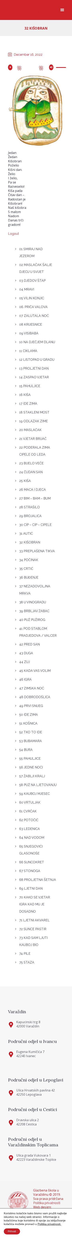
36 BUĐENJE (28, 577)
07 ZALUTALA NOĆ (34, 316)
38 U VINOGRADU (32, 602)
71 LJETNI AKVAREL (34, 920)
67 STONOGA (29, 871)
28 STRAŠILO (29, 507)
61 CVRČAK (28, 811)
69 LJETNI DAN (31, 888)
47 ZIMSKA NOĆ (31, 688)
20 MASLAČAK (30, 430)
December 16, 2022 (28, 54)
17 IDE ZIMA (28, 403)
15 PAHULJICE (29, 386)
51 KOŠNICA (28, 723)
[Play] (11, 67)
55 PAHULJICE (30, 758)
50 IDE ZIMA (28, 715)
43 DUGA (26, 653)
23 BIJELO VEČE (31, 463)
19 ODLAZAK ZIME (33, 421)
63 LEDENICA (29, 829)
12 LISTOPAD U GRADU (36, 360)
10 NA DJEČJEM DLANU (37, 342)
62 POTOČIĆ (28, 820)
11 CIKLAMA (28, 351)
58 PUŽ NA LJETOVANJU (38, 785)
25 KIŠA (25, 481)
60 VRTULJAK (29, 802)
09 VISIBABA (28, 333)
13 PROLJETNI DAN (34, 368)
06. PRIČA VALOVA (33, 307)
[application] (36, 67)
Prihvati (12, 1231)
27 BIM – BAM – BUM (35, 498)
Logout (13, 234)
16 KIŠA (25, 395)
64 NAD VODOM (31, 838)
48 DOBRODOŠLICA (34, 697)
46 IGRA (25, 679)
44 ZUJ (24, 662)
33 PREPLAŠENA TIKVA (37, 551)
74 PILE (24, 954)
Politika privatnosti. (49, 1224)
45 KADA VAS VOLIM (35, 671)
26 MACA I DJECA (32, 490)
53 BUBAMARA (30, 741)
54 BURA (26, 750)
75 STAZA (26, 962)
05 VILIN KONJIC (31, 298)
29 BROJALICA (30, 516)
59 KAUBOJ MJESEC (34, 794)
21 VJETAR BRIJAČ (33, 439)
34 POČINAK (28, 560)
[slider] (59, 68)
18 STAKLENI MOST (34, 412)
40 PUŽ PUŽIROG (32, 620)
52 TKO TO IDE (30, 732)
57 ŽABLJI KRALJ (32, 776)
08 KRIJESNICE (30, 324)
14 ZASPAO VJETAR (34, 377)
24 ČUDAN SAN (31, 472)
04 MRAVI (26, 289)
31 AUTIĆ (26, 533)
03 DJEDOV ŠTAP (32, 280)
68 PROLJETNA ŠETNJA (37, 880)
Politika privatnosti (46, 1203)
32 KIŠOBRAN (29, 542)
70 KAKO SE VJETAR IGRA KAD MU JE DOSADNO (34, 904)
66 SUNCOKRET (31, 862)
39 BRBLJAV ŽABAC (34, 611)
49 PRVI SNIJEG (31, 706)
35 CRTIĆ (26, 569)
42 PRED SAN (29, 644)
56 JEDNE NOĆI (31, 767)
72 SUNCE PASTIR (32, 929)
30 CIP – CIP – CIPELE (35, 525)
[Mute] (52, 67)
